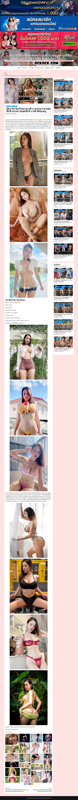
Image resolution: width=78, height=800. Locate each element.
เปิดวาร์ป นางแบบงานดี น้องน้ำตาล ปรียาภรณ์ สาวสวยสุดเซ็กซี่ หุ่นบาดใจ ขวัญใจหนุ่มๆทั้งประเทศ (16, 790)
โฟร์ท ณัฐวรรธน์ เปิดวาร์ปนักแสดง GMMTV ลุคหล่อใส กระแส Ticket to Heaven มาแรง (63, 204)
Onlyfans (58, 67)
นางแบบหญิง (31, 67)
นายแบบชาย (24, 67)
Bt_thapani (9, 732)
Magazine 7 (43, 798)
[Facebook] (25, 784)
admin (9, 113)
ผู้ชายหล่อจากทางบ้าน (40, 67)
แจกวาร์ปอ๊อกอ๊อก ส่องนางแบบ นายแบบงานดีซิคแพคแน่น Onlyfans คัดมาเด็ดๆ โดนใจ (39, 57)
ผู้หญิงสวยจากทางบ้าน (50, 67)
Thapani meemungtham (12, 729)
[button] (12, 739)
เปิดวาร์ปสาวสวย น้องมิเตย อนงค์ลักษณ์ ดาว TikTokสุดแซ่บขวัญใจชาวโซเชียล (42, 790)
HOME (19, 67)
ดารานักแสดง (63, 82)
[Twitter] (27, 784)
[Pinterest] (30, 784)
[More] (32, 784)
